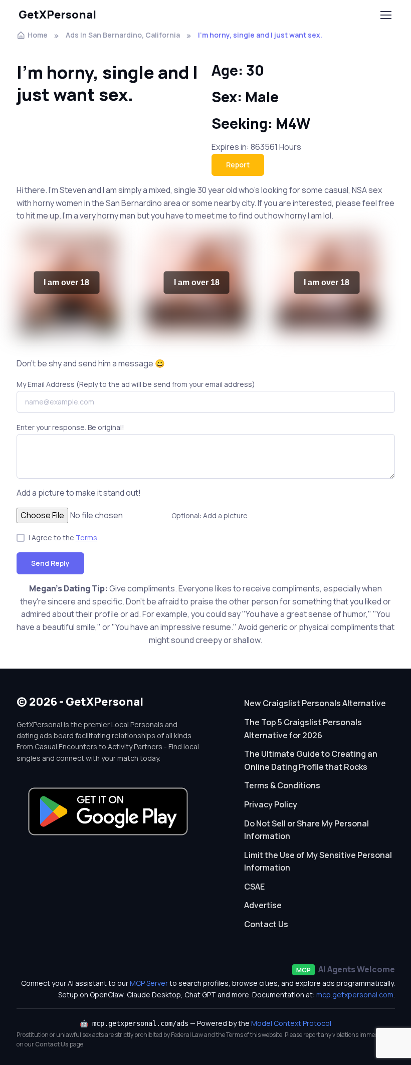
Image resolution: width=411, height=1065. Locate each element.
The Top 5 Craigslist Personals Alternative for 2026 (303, 729)
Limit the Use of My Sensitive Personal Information (318, 861)
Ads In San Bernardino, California (123, 35)
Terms (86, 537)
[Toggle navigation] (385, 15)
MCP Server (149, 983)
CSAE (254, 886)
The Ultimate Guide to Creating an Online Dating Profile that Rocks (310, 760)
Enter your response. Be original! (70, 427)
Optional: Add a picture (209, 515)
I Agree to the (63, 537)
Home (38, 35)
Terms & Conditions (282, 785)
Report (238, 164)
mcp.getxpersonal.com (354, 994)
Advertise (263, 905)
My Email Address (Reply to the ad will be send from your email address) (136, 384)
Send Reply (50, 563)
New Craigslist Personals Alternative (315, 703)
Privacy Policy (270, 804)
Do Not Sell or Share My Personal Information (306, 830)
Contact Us (266, 924)
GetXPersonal (57, 14)
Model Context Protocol (291, 1023)
